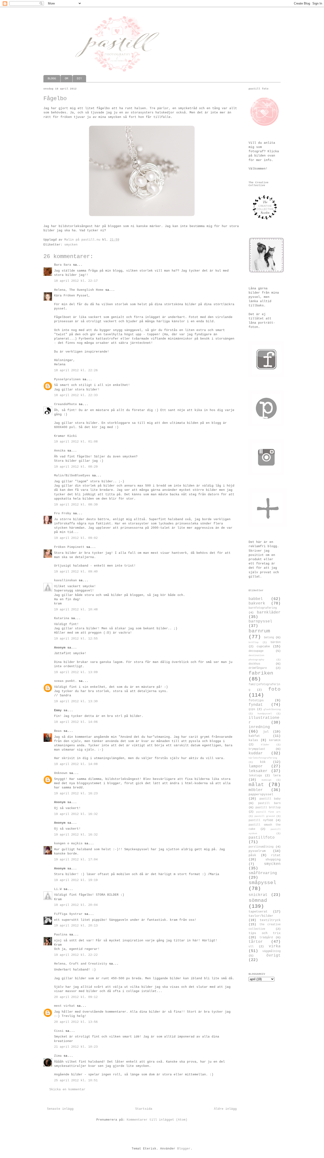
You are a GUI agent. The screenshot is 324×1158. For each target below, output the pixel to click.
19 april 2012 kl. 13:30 (76, 701)
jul (266, 731)
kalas (253, 740)
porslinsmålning (261, 847)
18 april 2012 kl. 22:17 (76, 281)
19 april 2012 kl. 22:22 (76, 955)
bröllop (254, 642)
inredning (259, 727)
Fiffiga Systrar (68, 914)
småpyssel (262, 882)
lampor (256, 766)
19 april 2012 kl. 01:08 (76, 441)
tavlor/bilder (261, 916)
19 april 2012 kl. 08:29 (76, 467)
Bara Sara (62, 265)
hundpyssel (265, 713)
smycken (71, 244)
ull (251, 946)
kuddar (256, 753)
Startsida (143, 1109)
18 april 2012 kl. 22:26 (76, 370)
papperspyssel (261, 794)
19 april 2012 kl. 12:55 (76, 638)
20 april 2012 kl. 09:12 (76, 997)
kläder (265, 744)
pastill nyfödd (261, 820)
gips (252, 709)
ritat (276, 855)
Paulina (60, 934)
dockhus (254, 664)
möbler (256, 790)
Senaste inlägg (60, 1109)
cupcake (263, 646)
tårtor (256, 942)
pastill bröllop (268, 807)
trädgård (266, 937)
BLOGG (52, 78)
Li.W (58, 889)
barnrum (259, 631)
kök (263, 762)
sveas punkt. (65, 681)
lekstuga (255, 775)
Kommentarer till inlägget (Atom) (157, 1120)
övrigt (273, 955)
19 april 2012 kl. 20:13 (76, 925)
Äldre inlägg (225, 1109)
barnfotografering (263, 608)
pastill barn (269, 803)
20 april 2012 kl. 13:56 (76, 1022)
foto (274, 689)
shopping (273, 859)
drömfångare (258, 668)
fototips (256, 700)
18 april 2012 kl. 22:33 (76, 395)
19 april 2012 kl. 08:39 (76, 504)
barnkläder (269, 612)
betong (269, 637)
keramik (275, 740)
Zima (58, 1056)
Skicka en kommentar (67, 1089)
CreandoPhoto (65, 404)
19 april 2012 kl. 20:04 (76, 905)
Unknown (60, 773)
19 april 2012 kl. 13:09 (76, 672)
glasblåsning (272, 709)
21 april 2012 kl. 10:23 (76, 1047)
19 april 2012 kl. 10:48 (76, 609)
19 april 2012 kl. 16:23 (76, 793)
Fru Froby (62, 513)
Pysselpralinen (67, 379)
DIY (79, 78)
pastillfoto (262, 838)
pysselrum (257, 851)
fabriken (261, 673)
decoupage (256, 651)
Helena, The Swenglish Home (78, 290)
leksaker (258, 771)
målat (256, 784)
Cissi (59, 1031)
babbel (256, 599)
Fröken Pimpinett (69, 547)
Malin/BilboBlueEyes (72, 475)
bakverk (257, 603)
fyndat (256, 705)
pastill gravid (265, 816)
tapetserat (258, 911)
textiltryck (270, 920)
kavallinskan (65, 580)
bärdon (276, 642)
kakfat (254, 736)
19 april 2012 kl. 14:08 (76, 764)
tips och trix (265, 933)
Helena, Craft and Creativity (80, 964)
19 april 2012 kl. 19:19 (76, 880)
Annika (59, 450)
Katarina (61, 618)
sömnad (258, 900)
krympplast (257, 749)
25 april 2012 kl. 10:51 (76, 1080)
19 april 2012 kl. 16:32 (76, 814)
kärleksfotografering (263, 757)
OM (66, 78)
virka (275, 946)
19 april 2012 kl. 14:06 (76, 722)
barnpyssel (260, 621)
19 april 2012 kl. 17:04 (76, 859)
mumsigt (267, 779)
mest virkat (64, 1006)
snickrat (258, 895)
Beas (58, 731)
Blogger (183, 1148)
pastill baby (270, 798)
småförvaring (263, 873)
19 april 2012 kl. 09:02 (76, 538)
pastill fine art (268, 811)
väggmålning (271, 951)
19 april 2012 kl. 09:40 (76, 571)
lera (277, 775)
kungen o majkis (68, 843)
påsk (252, 855)
